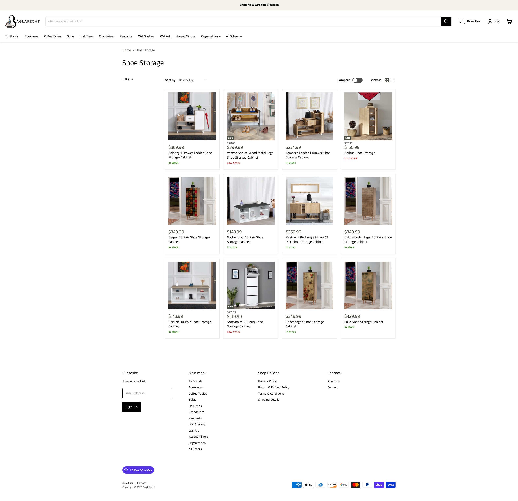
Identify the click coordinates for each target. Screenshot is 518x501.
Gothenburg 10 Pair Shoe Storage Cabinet (245, 239)
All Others (233, 36)
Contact (333, 387)
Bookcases (31, 36)
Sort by (170, 80)
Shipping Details (268, 399)
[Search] (446, 21)
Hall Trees (86, 36)
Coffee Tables (52, 36)
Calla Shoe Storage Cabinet (363, 322)
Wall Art (165, 36)
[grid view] (387, 80)
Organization (209, 36)
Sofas (70, 36)
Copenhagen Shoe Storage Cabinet (305, 324)
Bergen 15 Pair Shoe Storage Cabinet (189, 239)
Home (126, 50)
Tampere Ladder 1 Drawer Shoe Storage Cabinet (308, 155)
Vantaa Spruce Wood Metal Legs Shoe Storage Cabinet (250, 155)
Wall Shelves (146, 36)
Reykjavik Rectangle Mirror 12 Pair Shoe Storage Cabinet (307, 239)
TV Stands (11, 36)
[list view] (393, 80)
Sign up (132, 407)
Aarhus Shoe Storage (359, 152)
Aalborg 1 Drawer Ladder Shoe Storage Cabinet (190, 155)
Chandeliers (106, 36)
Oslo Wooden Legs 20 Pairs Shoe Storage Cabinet (368, 239)
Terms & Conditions (271, 393)
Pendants (126, 36)
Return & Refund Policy (273, 387)
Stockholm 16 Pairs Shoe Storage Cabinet (245, 324)
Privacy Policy (267, 381)
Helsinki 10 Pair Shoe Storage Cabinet (189, 324)
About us (334, 381)
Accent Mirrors (185, 36)
